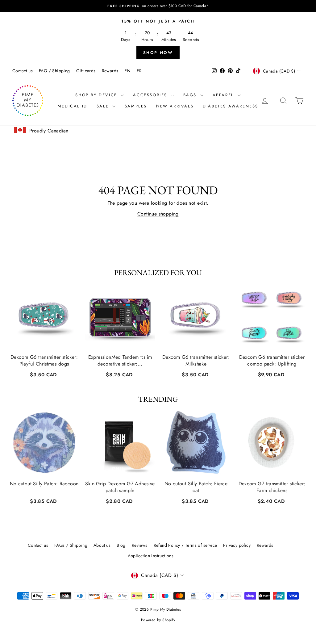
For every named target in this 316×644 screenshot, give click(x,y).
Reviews (140, 545)
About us (102, 545)
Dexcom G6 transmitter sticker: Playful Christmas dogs (44, 360)
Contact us (22, 71)
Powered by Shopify (158, 620)
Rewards (110, 71)
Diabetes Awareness (230, 106)
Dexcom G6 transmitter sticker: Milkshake (196, 360)
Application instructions (151, 556)
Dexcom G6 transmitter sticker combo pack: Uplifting (272, 360)
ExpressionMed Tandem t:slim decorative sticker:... (120, 360)
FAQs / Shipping (70, 545)
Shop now (158, 53)
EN (127, 71)
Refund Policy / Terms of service (185, 545)
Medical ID (72, 106)
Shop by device (97, 95)
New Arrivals (174, 106)
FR (139, 71)
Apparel (224, 95)
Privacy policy (237, 545)
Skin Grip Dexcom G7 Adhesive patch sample (120, 487)
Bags (191, 95)
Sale (104, 106)
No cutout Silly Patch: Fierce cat (196, 487)
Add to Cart (44, 373)
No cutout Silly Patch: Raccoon (44, 483)
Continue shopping (158, 213)
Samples (136, 106)
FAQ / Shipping (54, 71)
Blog (121, 545)
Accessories (151, 95)
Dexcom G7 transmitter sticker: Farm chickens (272, 487)
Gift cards (86, 71)
